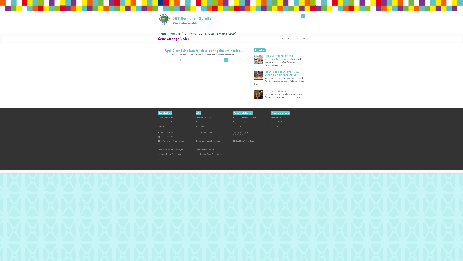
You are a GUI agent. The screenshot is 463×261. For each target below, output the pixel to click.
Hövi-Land (209, 33)
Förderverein (190, 33)
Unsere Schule (175, 33)
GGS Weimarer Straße (192, 18)
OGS (200, 33)
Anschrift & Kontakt (226, 33)
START (163, 33)
